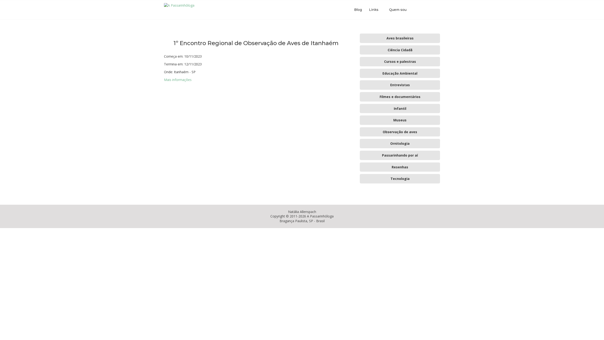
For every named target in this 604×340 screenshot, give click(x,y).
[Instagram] (425, 9)
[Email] (430, 9)
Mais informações (178, 79)
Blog (358, 10)
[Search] (437, 9)
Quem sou (398, 10)
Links (373, 10)
